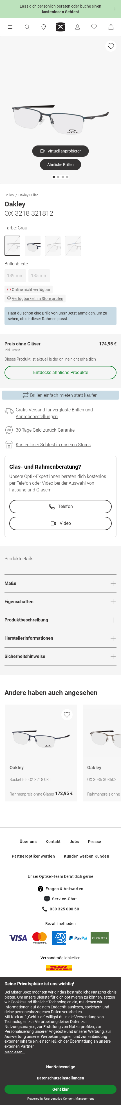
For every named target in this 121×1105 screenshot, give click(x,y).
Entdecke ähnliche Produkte (60, 372)
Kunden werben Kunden (86, 856)
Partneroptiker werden (33, 856)
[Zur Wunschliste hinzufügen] (110, 46)
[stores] (43, 27)
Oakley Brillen (29, 195)
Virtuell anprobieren (65, 151)
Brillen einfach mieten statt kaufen (64, 395)
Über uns (28, 841)
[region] (60, 754)
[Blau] (33, 246)
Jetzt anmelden (81, 313)
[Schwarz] (53, 246)
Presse (94, 841)
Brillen (9, 195)
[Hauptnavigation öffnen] (10, 27)
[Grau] (12, 246)
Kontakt (53, 841)
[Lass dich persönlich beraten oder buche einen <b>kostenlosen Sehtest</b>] (60, 9)
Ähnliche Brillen (60, 164)
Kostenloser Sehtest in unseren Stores (53, 444)
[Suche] (27, 27)
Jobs (74, 841)
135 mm (39, 275)
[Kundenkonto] (77, 27)
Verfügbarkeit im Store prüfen (37, 298)
